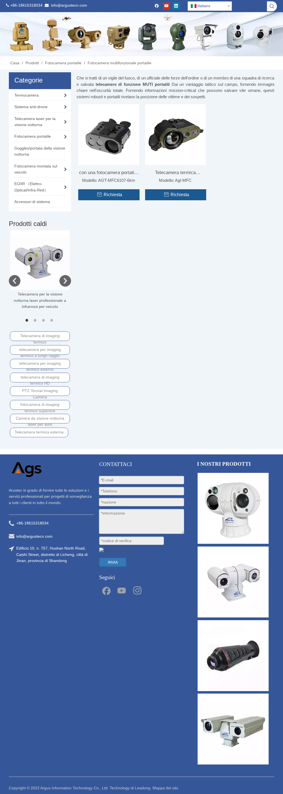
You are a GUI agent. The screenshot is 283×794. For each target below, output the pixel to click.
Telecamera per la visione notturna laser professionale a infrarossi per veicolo (40, 300)
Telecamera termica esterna (39, 432)
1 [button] (27, 320)
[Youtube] (166, 5)
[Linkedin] (176, 5)
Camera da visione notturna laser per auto (40, 419)
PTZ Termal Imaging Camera (40, 392)
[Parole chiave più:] (272, 6)
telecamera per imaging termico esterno (40, 365)
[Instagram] (137, 590)
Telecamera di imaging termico (40, 337)
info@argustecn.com (69, 5)
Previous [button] (14, 281)
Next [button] (65, 281)
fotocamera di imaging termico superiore (39, 406)
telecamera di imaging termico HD (40, 378)
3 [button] (44, 320)
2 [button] (36, 320)
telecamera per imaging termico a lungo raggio (40, 351)
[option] (40, 270)
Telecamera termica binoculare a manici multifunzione (175, 174)
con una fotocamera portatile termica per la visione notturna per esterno (108, 174)
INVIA (113, 562)
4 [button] (52, 320)
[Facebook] (156, 5)
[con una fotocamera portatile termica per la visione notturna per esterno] (108, 134)
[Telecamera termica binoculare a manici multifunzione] (175, 134)
